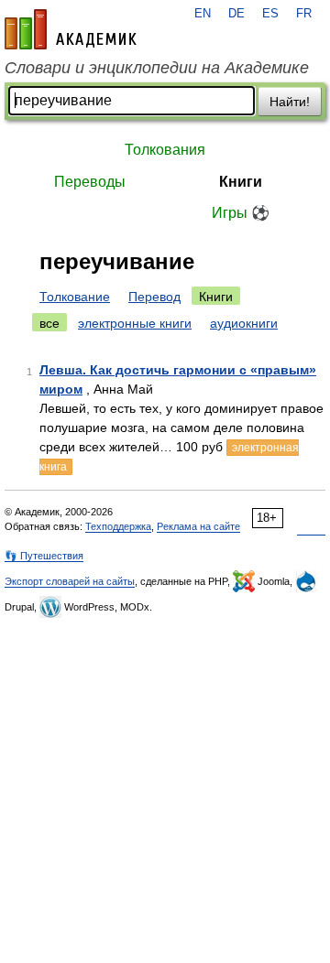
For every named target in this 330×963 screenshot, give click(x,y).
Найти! (290, 101)
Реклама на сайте (198, 526)
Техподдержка (118, 526)
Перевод (154, 296)
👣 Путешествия (44, 555)
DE (236, 13)
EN (202, 13)
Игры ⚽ (241, 213)
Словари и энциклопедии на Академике (157, 68)
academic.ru (71, 29)
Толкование (74, 296)
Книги (240, 181)
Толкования (165, 149)
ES (270, 13)
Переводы (90, 181)
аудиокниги (244, 323)
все (49, 323)
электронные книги (135, 323)
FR (304, 13)
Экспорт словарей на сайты (70, 581)
